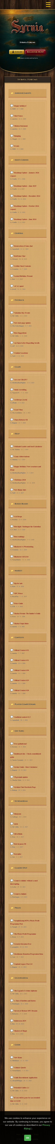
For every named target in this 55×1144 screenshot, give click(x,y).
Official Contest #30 (21, 670)
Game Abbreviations (21, 456)
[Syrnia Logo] (27, 26)
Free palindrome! (20, 744)
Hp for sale (18, 583)
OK (27, 1138)
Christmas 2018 (20, 480)
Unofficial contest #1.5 (22, 717)
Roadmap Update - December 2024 (27, 196)
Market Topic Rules (21, 623)
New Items (18, 1057)
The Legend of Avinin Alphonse (25, 991)
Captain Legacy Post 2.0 (23, 964)
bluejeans (17, 814)
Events (16, 146)
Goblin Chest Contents (22, 266)
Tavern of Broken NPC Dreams (25, 1011)
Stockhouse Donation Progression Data (28, 954)
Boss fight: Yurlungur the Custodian (27, 526)
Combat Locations (21, 353)
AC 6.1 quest (19, 286)
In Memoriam (21, 801)
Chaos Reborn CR (21, 420)
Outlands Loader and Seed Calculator (28, 446)
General (19, 233)
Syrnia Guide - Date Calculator (25, 767)
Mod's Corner (21, 160)
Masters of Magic (20, 1031)
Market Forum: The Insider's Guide (27, 613)
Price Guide (18, 603)
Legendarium (21, 978)
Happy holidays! (20, 106)
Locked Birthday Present (23, 276)
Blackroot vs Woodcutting (23, 546)
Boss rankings (19, 536)
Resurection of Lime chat (23, 246)
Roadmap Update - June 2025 (25, 186)
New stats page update (22, 323)
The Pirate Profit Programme (25, 934)
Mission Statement (21, 126)
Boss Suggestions (20, 333)
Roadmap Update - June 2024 (25, 219)
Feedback (19, 300)
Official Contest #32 (21, 650)
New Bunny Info (20, 490)
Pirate (18, 908)
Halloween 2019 (20, 1021)
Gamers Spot (21, 868)
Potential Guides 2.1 (21, 1087)
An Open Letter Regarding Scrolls (26, 343)
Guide (17, 1045)
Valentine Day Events (22, 313)
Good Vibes (18, 410)
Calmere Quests (20, 1067)
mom (16, 824)
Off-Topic (19, 731)
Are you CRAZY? (21, 379)
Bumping (17, 136)
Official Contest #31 (21, 660)
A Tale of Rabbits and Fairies (25, 1001)
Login (18, 51)
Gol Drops (18, 516)
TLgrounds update (21, 777)
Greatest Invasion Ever (22, 944)
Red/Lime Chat (19, 256)
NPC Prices (18, 593)
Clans (18, 367)
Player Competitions (25, 704)
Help (17, 433)
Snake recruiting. (20, 389)
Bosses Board (21, 504)
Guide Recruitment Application (25, 1077)
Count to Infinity (20, 894)
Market (18, 570)
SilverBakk (18, 834)
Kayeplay (17, 854)
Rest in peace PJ (20, 844)
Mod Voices (18, 116)
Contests (19, 637)
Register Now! (35, 51)
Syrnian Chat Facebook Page (25, 787)
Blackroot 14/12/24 (21, 556)
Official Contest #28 (21, 690)
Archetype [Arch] (20, 400)
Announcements (23, 93)
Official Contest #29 (21, 680)
